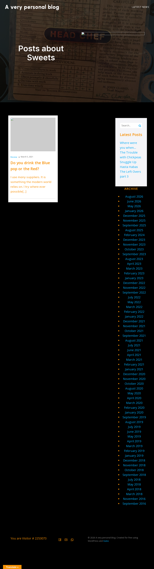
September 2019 (134, 417)
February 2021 (134, 364)
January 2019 (134, 456)
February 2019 (134, 451)
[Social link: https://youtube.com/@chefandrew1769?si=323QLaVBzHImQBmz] (67, 539)
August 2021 (134, 340)
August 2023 (134, 259)
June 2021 (134, 350)
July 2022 (134, 297)
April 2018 (134, 489)
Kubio (106, 540)
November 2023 (134, 244)
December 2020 (134, 374)
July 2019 (134, 427)
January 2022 (134, 316)
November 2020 (134, 379)
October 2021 (134, 331)
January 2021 (134, 369)
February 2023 (134, 273)
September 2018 (134, 475)
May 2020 (134, 393)
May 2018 (134, 484)
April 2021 (134, 355)
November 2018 (134, 465)
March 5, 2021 (27, 156)
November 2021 (134, 326)
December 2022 (134, 283)
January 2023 (134, 278)
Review (14, 157)
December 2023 (134, 240)
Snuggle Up (128, 162)
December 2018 (134, 460)
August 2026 (134, 196)
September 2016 (134, 504)
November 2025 (134, 220)
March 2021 (134, 360)
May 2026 (134, 206)
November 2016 (134, 499)
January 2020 (134, 412)
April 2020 (134, 398)
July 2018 (134, 480)
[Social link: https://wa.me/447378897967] (73, 539)
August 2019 (134, 422)
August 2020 (134, 388)
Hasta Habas (129, 167)
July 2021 (134, 345)
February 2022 (134, 312)
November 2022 (134, 288)
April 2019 (134, 441)
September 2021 (134, 336)
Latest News (140, 7)
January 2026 (134, 211)
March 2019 (134, 446)
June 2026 (134, 201)
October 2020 (134, 384)
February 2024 (134, 235)
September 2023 (134, 254)
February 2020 (134, 408)
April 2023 (134, 264)
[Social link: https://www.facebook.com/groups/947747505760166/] (61, 539)
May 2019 (134, 436)
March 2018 (134, 494)
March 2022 (134, 307)
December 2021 (134, 321)
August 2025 (134, 230)
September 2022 (134, 292)
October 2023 (134, 249)
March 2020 (134, 403)
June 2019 (134, 432)
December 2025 (134, 216)
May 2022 (134, 302)
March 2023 (134, 268)
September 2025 (134, 225)
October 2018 (134, 470)
